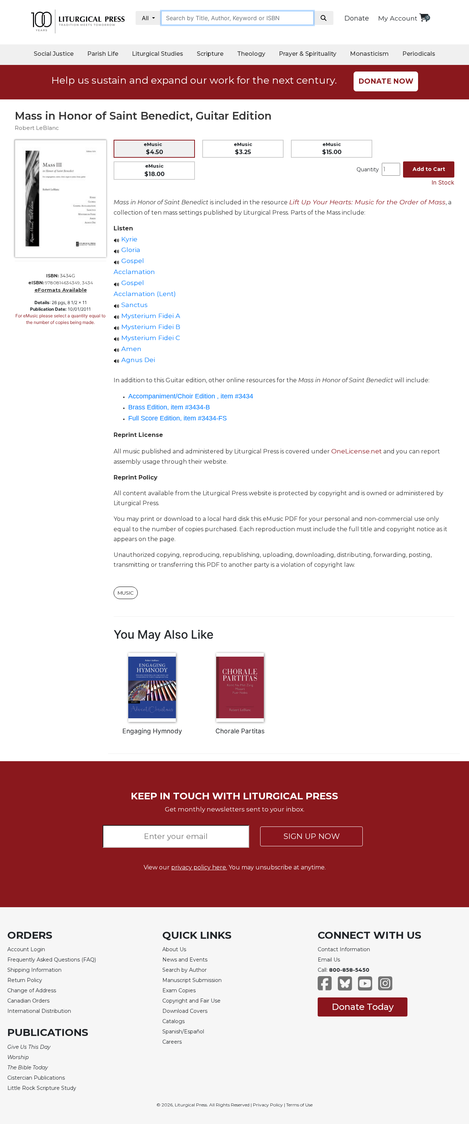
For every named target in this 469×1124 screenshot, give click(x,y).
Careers (172, 1042)
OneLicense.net (356, 451)
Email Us (329, 959)
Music (126, 593)
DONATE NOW (385, 81)
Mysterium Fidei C (149, 338)
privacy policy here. (199, 867)
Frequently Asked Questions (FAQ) (51, 959)
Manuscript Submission (192, 980)
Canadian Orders (28, 1000)
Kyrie (128, 239)
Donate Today (363, 1006)
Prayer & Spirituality (307, 53)
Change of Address (31, 990)
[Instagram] (385, 987)
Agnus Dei (137, 360)
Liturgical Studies (157, 53)
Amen (130, 349)
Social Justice (54, 53)
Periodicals (418, 53)
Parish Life (102, 53)
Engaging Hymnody (152, 731)
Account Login (26, 949)
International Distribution (39, 1011)
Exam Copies (179, 990)
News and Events (184, 959)
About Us (174, 949)
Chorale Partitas (240, 731)
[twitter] (345, 987)
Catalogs (173, 1021)
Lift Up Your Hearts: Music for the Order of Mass (367, 202)
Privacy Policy (268, 1104)
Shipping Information (34, 970)
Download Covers (184, 1011)
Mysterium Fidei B (149, 327)
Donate (356, 18)
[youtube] (365, 987)
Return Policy (24, 980)
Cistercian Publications (36, 1077)
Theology (251, 53)
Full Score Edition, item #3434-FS (177, 418)
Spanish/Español (183, 1031)
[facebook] (325, 987)
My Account (397, 18)
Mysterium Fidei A (149, 316)
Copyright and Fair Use (191, 1000)
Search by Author (184, 970)
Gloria (129, 249)
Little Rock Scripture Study (41, 1088)
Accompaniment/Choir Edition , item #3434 (190, 396)
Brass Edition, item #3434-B (169, 407)
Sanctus (133, 305)
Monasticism (369, 53)
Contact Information (344, 949)
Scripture (210, 53)
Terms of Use (299, 1104)
